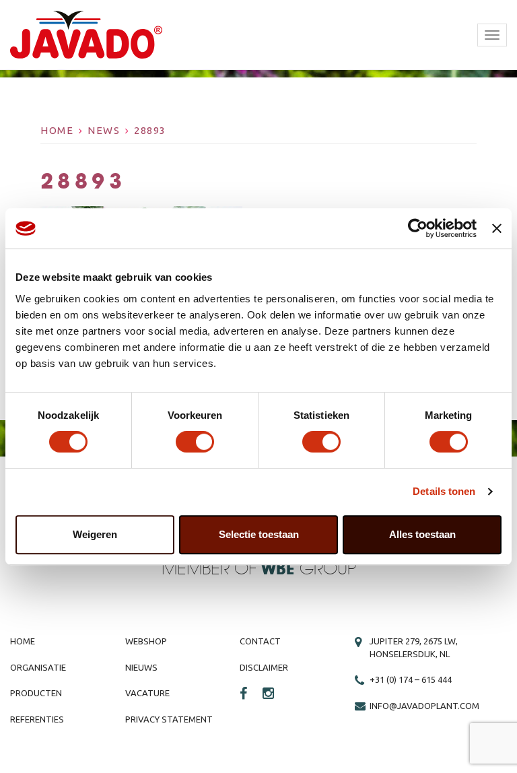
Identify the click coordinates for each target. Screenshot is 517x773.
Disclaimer (264, 667)
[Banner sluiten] (497, 228)
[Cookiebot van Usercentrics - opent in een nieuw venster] (418, 228)
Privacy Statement (169, 719)
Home (56, 130)
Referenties (37, 719)
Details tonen (444, 491)
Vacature (147, 693)
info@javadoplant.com (424, 705)
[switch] (195, 441)
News (104, 130)
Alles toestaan (422, 534)
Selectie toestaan (259, 534)
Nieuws (141, 667)
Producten (36, 693)
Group (308, 569)
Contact (260, 641)
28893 (150, 130)
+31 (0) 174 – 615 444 (411, 679)
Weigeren (95, 534)
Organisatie (38, 667)
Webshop (146, 641)
